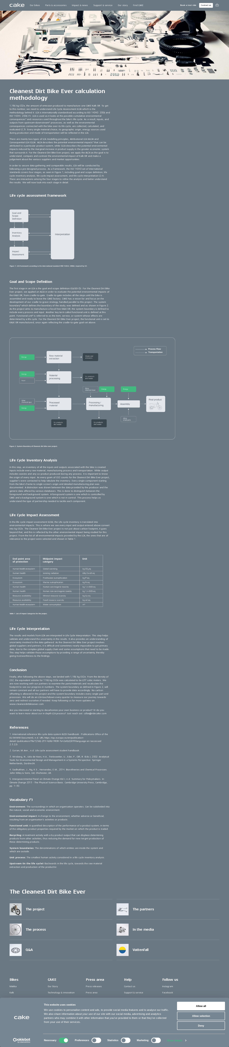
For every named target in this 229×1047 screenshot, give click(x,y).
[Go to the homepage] (17, 5)
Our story (123, 5)
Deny (201, 1025)
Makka (13, 986)
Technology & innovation (61, 992)
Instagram (167, 986)
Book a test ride (188, 5)
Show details (174, 1040)
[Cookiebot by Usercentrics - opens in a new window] (21, 1040)
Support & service (102, 5)
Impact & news (80, 5)
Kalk (12, 992)
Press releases (94, 986)
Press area (91, 992)
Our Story (53, 986)
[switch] (96, 1040)
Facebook (167, 992)
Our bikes (35, 5)
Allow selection (201, 1015)
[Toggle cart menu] (217, 5)
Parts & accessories (56, 5)
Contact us (206, 5)
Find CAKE (138, 5)
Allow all (201, 1006)
